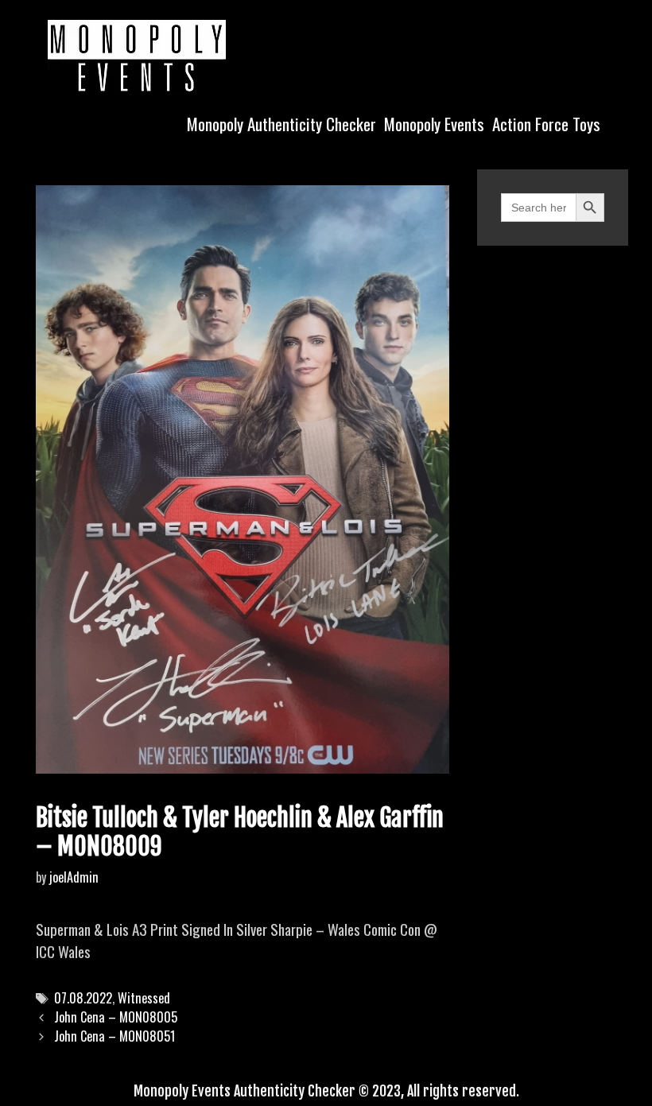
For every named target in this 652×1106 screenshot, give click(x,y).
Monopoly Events (434, 123)
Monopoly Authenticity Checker (281, 123)
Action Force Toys (546, 123)
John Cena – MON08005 (115, 1016)
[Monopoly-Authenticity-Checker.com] (137, 56)
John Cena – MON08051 (114, 1036)
